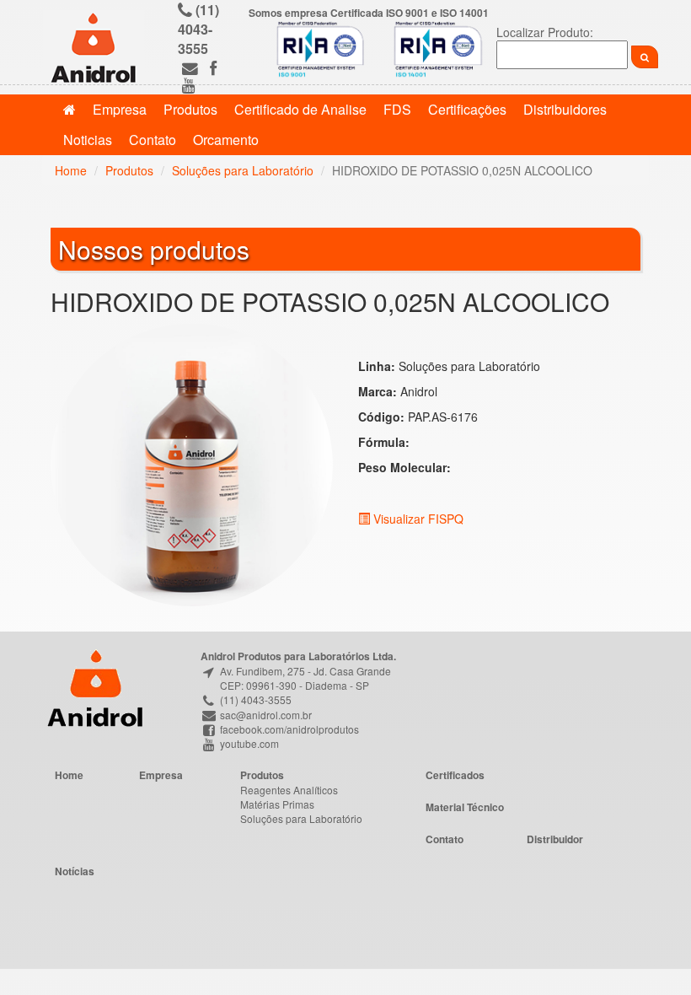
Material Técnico (465, 807)
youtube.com (248, 743)
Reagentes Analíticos (289, 790)
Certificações (467, 109)
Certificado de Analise (300, 109)
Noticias (87, 139)
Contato (152, 139)
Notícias (74, 871)
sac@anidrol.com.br (264, 714)
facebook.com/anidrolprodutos (288, 729)
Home (71, 170)
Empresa (120, 109)
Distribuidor (555, 839)
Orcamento (226, 139)
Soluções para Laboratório (242, 170)
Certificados (455, 775)
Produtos (190, 109)
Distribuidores (565, 109)
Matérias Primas (277, 804)
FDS (397, 109)
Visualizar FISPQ (416, 518)
